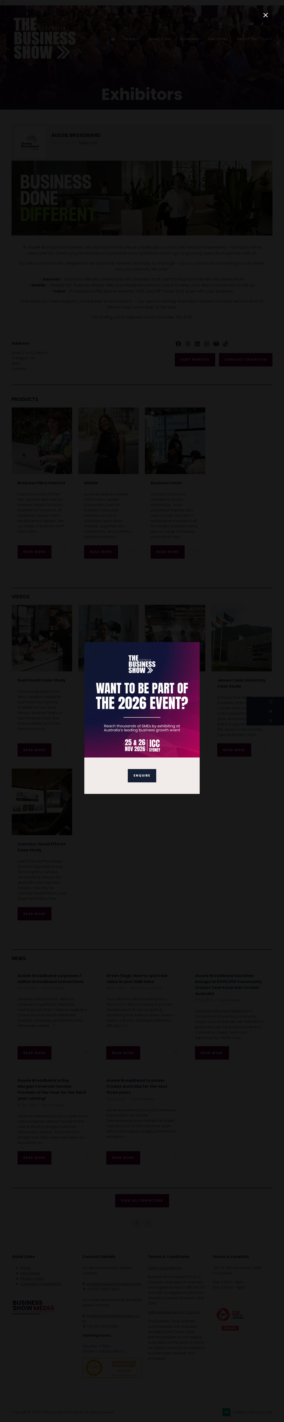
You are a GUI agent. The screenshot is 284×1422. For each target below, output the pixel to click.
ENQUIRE (142, 775)
